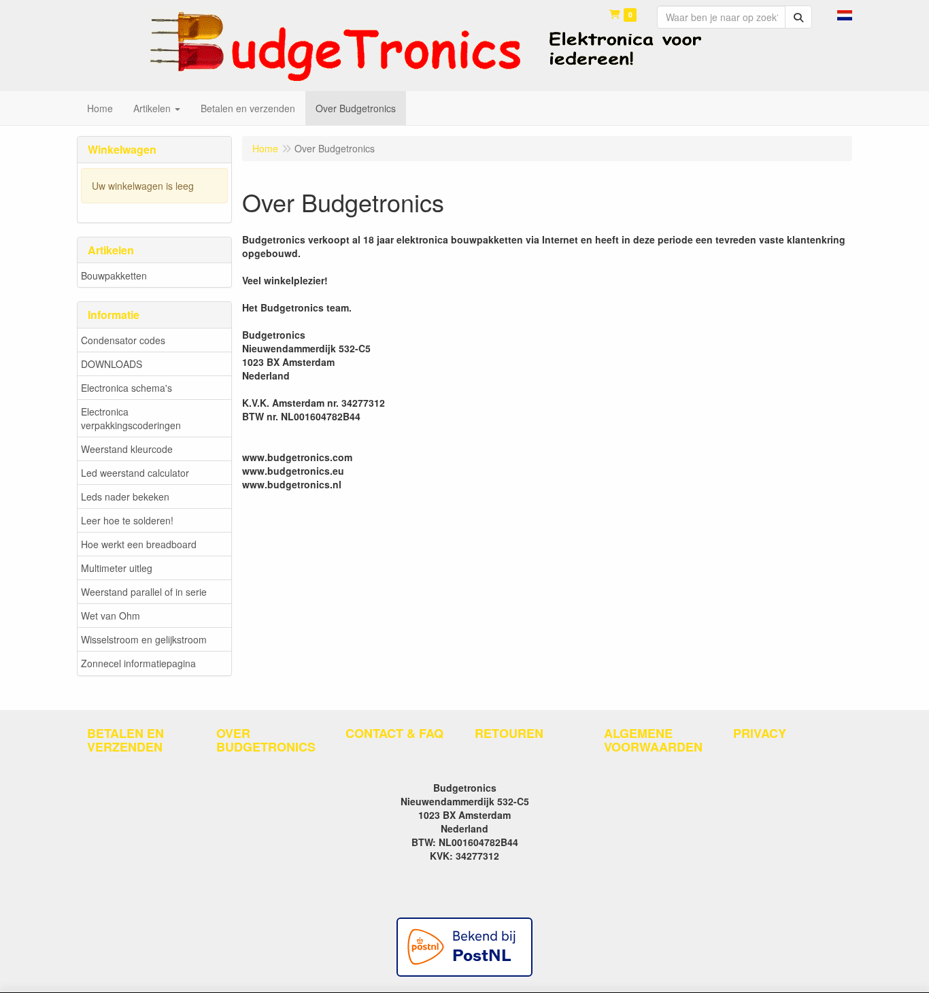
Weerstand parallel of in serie (144, 592)
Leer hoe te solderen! (127, 520)
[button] (844, 13)
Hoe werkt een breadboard (139, 544)
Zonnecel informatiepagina (138, 663)
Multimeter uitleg (116, 568)
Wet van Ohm (110, 615)
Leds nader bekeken (125, 496)
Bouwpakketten (114, 275)
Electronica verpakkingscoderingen (131, 418)
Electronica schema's (126, 387)
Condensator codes (123, 340)
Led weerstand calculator (135, 472)
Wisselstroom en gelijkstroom (144, 639)
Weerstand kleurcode (127, 449)
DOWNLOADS (111, 364)
